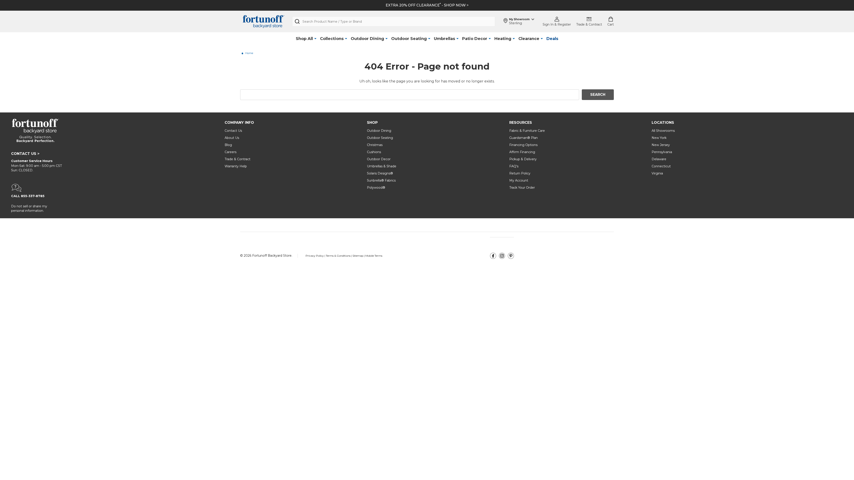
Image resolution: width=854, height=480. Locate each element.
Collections (332, 38)
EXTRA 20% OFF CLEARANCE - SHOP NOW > (427, 5)
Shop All (304, 38)
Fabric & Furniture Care (527, 131)
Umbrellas (444, 38)
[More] (315, 38)
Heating (502, 38)
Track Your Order (522, 188)
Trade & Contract (237, 159)
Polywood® (376, 188)
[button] (112, 187)
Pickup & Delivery (523, 159)
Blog (228, 145)
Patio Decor (474, 38)
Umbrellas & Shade (381, 166)
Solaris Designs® (380, 173)
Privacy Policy (315, 255)
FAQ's (513, 166)
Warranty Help (236, 166)
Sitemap (357, 255)
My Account (518, 180)
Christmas (375, 145)
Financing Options (523, 145)
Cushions (374, 152)
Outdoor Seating (409, 38)
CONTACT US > (25, 154)
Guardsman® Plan (523, 138)
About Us (232, 138)
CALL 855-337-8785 (27, 196)
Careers (230, 152)
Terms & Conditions (338, 255)
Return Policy (519, 173)
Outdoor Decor (379, 159)
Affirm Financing (522, 152)
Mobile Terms (373, 255)
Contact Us (233, 131)
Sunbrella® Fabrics (381, 180)
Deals (552, 38)
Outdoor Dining (367, 38)
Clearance (528, 38)
